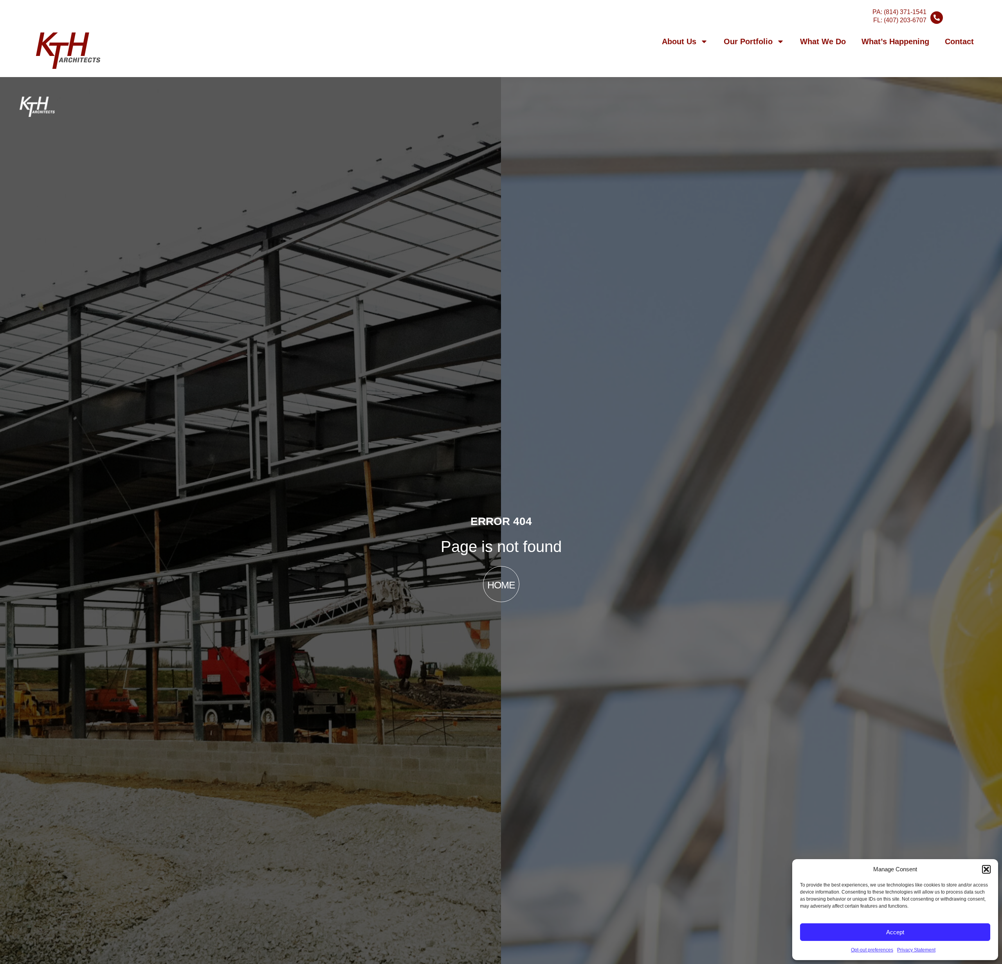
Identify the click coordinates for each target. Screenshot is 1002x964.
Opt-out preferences (872, 950)
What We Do (823, 41)
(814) (905, 12)
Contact (959, 41)
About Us (679, 41)
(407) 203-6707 (905, 20)
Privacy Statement (916, 950)
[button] (986, 869)
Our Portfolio (748, 41)
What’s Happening (895, 41)
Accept (895, 932)
